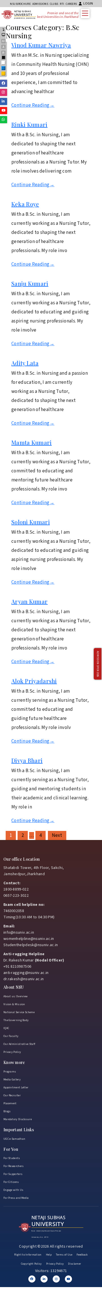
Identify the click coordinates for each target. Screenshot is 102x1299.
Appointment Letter (15, 1088)
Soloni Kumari (30, 522)
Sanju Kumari (29, 283)
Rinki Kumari (29, 124)
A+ (3, 41)
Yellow (3, 74)
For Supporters (12, 1174)
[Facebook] (31, 1279)
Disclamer (74, 1264)
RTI (62, 4)
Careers (71, 4)
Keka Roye (25, 204)
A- (3, 53)
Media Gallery (12, 1080)
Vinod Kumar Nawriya (41, 45)
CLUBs (54, 4)
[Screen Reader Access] (3, 35)
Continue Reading (32, 105)
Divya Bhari (26, 760)
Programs (9, 1072)
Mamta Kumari (31, 442)
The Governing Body (16, 1020)
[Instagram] (56, 1279)
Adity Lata (25, 363)
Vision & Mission (14, 1004)
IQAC (6, 1028)
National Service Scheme (19, 1012)
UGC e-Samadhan (14, 1139)
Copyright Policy (31, 1264)
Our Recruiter (12, 1095)
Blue (3, 68)
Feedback (82, 1255)
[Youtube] (68, 1279)
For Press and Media (16, 1198)
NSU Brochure (20, 4)
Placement (10, 1103)
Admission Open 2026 (97, 664)
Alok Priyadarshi (34, 681)
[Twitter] (44, 1279)
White (3, 63)
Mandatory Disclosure (17, 1119)
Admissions (40, 4)
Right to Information (27, 1255)
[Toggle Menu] (86, 13)
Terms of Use (64, 1255)
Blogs (7, 1111)
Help (49, 1255)
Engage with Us (13, 1190)
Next (57, 835)
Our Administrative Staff (19, 1044)
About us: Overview (15, 996)
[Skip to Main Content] (4, 30)
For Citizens (11, 1182)
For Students (11, 1158)
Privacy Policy (12, 1052)
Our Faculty (10, 1036)
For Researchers (13, 1166)
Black (3, 57)
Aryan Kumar (29, 601)
